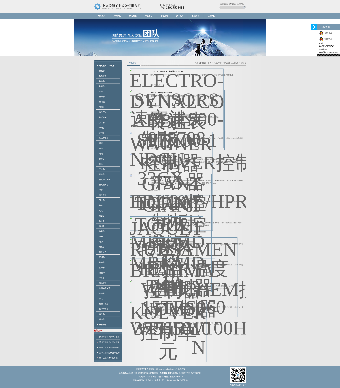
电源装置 (103, 283)
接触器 (102, 262)
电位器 (102, 314)
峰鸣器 (102, 128)
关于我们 (117, 16)
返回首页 (224, 4)
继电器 (102, 319)
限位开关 (103, 195)
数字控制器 (103, 309)
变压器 (102, 268)
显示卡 (102, 97)
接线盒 (102, 71)
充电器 (102, 133)
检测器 (102, 86)
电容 (101, 190)
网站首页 (101, 16)
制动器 (102, 294)
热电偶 (102, 102)
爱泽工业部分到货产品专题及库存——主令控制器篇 (109, 353)
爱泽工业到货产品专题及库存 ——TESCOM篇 (109, 343)
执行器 (102, 221)
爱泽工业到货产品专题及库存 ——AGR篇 (109, 338)
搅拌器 (102, 159)
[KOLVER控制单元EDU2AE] (168, 338)
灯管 (101, 205)
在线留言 (232, 4)
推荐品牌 (164, 16)
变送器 (102, 169)
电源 (101, 242)
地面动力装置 (104, 288)
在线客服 (327, 33)
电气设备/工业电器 (231, 63)
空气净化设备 (104, 180)
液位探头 (103, 112)
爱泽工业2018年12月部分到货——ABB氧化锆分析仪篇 (109, 358)
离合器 (102, 216)
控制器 (102, 231)
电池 (101, 154)
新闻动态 (133, 16)
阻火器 (102, 200)
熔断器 (102, 247)
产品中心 (148, 16)
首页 (209, 63)
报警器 (102, 174)
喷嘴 (101, 149)
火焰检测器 (103, 185)
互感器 (102, 257)
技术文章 (180, 16)
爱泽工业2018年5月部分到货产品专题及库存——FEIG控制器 (109, 348)
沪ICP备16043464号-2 (171, 380)
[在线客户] (314, 27)
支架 (101, 92)
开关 (101, 299)
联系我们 (240, 4)
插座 (101, 143)
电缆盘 (102, 226)
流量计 (102, 273)
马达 (101, 211)
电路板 (102, 107)
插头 (101, 164)
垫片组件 (103, 252)
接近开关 (103, 117)
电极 (101, 237)
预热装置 (103, 76)
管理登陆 (184, 380)
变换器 (102, 278)
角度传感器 (103, 304)
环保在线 (136, 380)
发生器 (102, 123)
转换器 (102, 81)
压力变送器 (103, 138)
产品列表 (217, 63)
